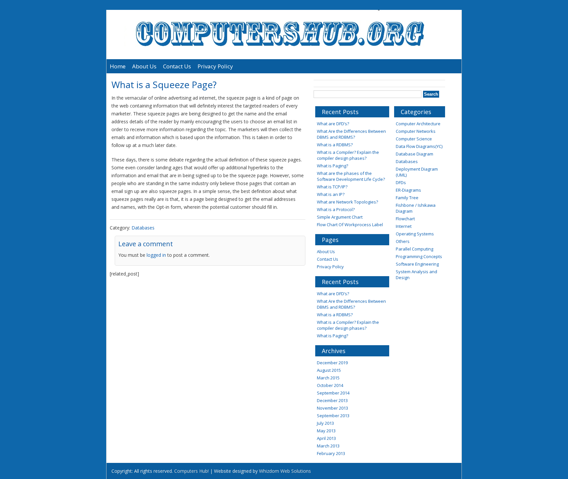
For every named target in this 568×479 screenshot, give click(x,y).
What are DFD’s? (333, 124)
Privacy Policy (215, 66)
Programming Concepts (419, 256)
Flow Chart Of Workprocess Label (350, 225)
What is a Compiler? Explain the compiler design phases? (348, 155)
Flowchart (405, 219)
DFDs (401, 182)
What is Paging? (332, 166)
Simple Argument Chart (340, 217)
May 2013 (326, 431)
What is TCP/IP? (332, 187)
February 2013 (331, 453)
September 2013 (333, 416)
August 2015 (329, 370)
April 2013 (326, 438)
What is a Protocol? (336, 209)
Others (403, 241)
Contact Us (177, 66)
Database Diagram (414, 154)
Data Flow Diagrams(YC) (419, 146)
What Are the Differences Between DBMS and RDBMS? (351, 134)
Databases (142, 228)
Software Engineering (417, 264)
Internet (404, 226)
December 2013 (332, 400)
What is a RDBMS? (335, 145)
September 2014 (333, 393)
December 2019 (332, 363)
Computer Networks (416, 131)
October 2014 (330, 385)
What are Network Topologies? (347, 202)
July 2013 (325, 423)
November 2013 (332, 408)
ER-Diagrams (408, 190)
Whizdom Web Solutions (285, 471)
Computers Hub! (191, 471)
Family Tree (407, 198)
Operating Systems (415, 234)
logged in (156, 255)
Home (118, 66)
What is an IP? (330, 194)
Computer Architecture (418, 124)
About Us (144, 66)
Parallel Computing (414, 249)
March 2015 (328, 378)
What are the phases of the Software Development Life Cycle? (351, 176)
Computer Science (414, 139)
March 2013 (328, 446)
